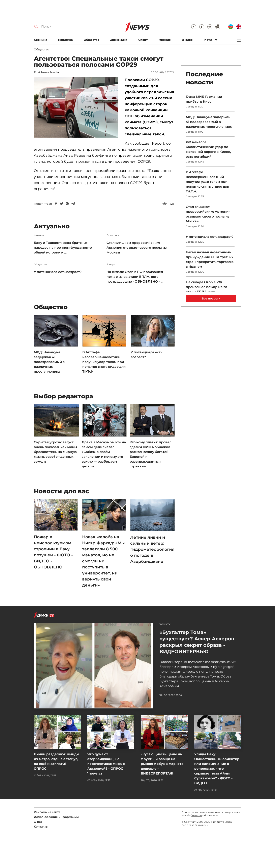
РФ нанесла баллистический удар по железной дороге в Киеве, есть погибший (208, 149)
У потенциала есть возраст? (58, 272)
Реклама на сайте (47, 812)
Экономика (118, 39)
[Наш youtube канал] (193, 26)
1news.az (196, 815)
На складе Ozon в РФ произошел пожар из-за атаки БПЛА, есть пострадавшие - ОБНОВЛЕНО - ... (134, 276)
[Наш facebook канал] (201, 26)
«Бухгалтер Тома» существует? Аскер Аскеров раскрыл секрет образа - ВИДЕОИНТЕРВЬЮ (196, 641)
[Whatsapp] (67, 204)
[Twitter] (62, 204)
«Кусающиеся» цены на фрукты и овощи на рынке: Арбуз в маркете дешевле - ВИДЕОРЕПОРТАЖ (162, 763)
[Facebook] (56, 204)
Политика (65, 39)
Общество (91, 39)
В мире (187, 39)
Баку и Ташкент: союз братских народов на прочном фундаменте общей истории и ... (63, 247)
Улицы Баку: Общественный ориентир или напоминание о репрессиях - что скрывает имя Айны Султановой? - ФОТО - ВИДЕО (216, 768)
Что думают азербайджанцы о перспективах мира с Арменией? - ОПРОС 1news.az (106, 763)
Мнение (164, 39)
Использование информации (56, 816)
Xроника (40, 39)
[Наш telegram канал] (209, 26)
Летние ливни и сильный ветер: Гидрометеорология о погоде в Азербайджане (152, 549)
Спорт (143, 39)
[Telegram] (73, 204)
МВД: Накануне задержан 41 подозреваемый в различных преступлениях (49, 361)
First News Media (46, 72)
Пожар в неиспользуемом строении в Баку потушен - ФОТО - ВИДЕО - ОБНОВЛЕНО (53, 551)
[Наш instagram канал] (217, 26)
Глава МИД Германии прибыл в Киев (204, 99)
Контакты (41, 826)
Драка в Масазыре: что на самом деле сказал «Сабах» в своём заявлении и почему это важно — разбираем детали (104, 454)
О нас (38, 821)
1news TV (210, 39)
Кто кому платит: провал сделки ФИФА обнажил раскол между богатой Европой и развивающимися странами (150, 454)
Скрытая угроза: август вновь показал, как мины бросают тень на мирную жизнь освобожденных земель (55, 451)
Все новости (211, 298)
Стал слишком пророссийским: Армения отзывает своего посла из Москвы (136, 247)
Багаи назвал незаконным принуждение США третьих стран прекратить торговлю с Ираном (210, 259)
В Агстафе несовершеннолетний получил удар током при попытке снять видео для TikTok (104, 361)
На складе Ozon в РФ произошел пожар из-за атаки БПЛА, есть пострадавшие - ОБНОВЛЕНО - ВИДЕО (206, 291)
